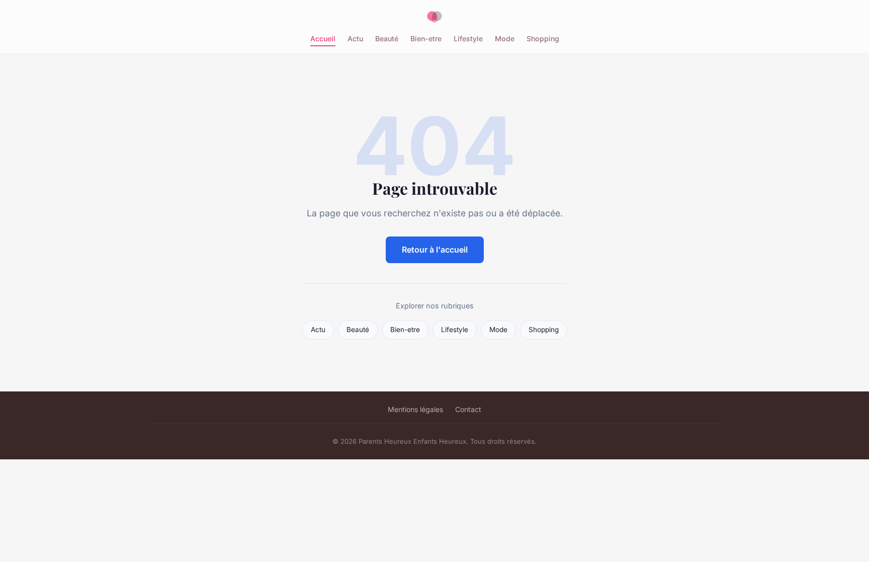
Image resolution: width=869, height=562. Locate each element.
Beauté (386, 38)
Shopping (543, 38)
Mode (504, 38)
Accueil (322, 38)
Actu (355, 38)
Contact (468, 409)
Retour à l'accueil (435, 250)
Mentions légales (415, 409)
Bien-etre (426, 38)
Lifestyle (468, 38)
